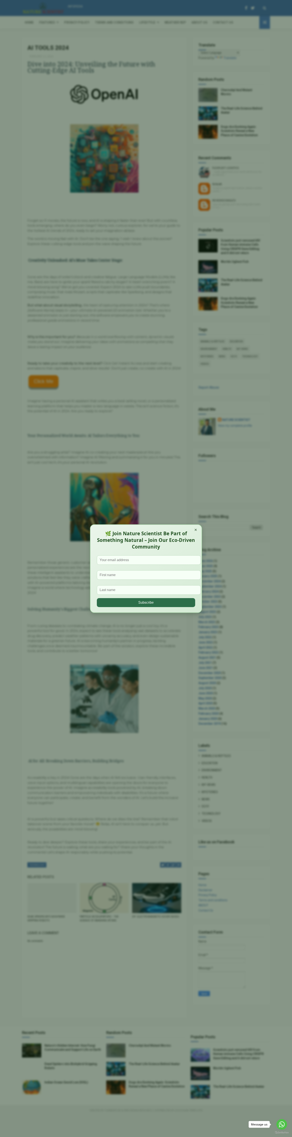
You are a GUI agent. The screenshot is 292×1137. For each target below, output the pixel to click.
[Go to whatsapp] (281, 1124)
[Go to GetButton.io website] (282, 1132)
